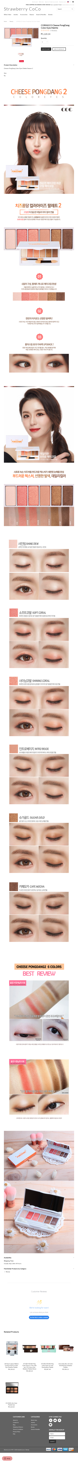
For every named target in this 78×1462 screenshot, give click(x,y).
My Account (35, 1)
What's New (7, 14)
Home (5, 21)
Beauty (32, 14)
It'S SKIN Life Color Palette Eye (11, 1404)
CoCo (22, 8)
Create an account (53, 1)
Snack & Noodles (41, 14)
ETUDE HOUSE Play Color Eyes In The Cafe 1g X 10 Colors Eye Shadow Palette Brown (29, 1366)
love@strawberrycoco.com (68, 4)
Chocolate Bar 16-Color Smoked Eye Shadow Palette (65, 1365)
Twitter (55, 1420)
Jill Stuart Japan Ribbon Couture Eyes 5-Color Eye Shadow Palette (11, 1365)
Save (22, 61)
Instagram (50, 1424)
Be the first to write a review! (39, 1317)
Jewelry (15, 14)
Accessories (23, 14)
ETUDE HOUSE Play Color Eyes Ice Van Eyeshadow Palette (47, 1365)
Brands (50, 14)
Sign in (46, 1)
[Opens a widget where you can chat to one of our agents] (7, 1458)
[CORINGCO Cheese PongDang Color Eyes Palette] (21, 37)
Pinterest (59, 1420)
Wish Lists (41, 1)
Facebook (50, 1420)
